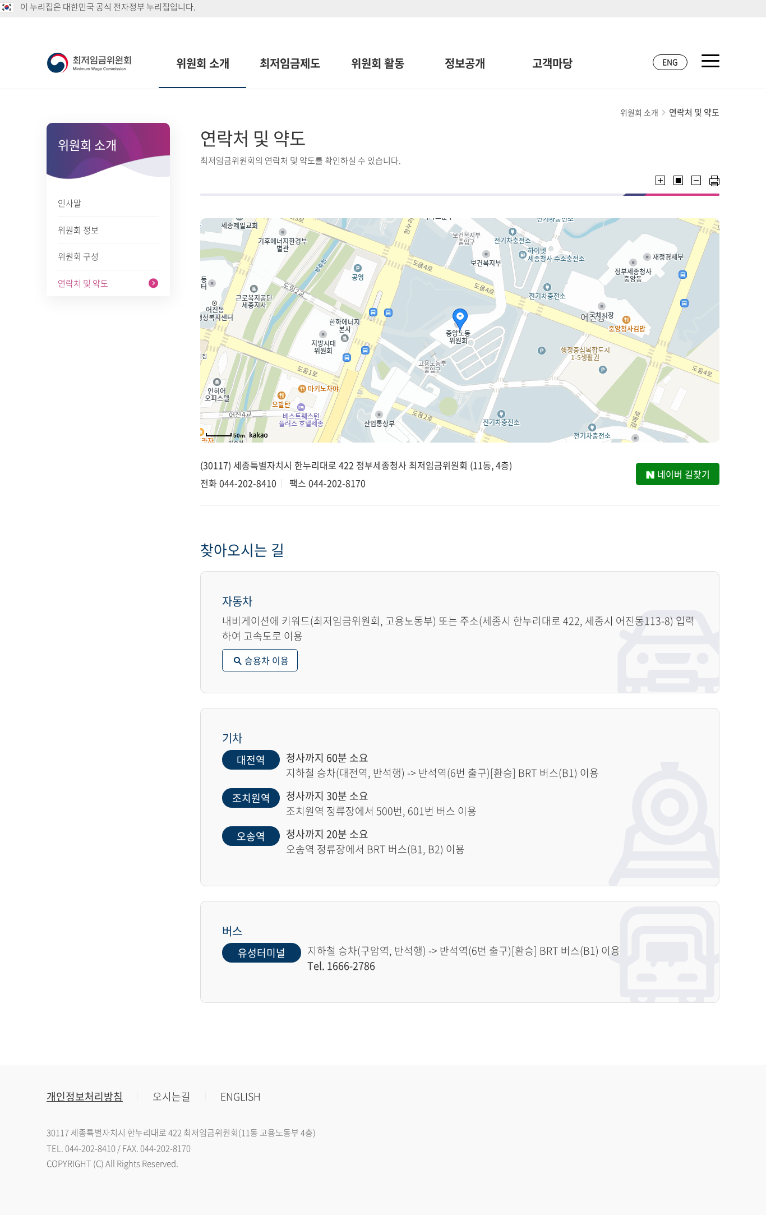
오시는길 (172, 1096)
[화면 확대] (660, 180)
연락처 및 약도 (83, 283)
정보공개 (465, 63)
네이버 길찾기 (683, 474)
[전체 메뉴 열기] (710, 60)
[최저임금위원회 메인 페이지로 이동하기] (89, 62)
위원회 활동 (377, 63)
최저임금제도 (290, 63)
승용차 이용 (266, 660)
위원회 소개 (202, 63)
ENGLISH (240, 1096)
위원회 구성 (78, 256)
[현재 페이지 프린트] (714, 181)
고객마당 (552, 63)
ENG (670, 61)
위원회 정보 (78, 230)
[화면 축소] (696, 180)
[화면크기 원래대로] (678, 180)
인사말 (69, 203)
